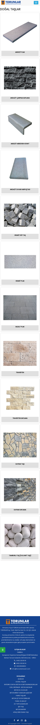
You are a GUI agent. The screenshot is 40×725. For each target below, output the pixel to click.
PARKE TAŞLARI (21, 696)
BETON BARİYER (21, 709)
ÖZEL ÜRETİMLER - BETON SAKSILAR (20, 687)
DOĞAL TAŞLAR (21, 682)
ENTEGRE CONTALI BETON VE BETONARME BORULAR (20, 684)
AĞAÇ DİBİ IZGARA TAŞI (21, 712)
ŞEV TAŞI (21, 707)
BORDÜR (21, 679)
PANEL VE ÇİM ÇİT (20, 701)
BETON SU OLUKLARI (20, 690)
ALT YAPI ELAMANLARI (21, 704)
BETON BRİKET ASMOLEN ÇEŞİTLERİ (21, 693)
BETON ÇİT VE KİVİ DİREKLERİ (21, 698)
